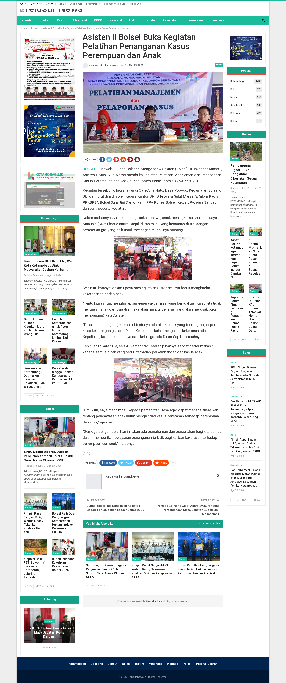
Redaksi (62, 3)
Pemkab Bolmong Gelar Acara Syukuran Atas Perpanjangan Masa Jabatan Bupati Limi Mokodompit (188, 510)
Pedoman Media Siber (115, 3)
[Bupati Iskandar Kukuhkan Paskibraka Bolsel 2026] (63, 547)
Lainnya (216, 20)
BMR (59, 20)
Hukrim (134, 20)
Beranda (26, 20)
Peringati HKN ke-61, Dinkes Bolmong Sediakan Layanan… (50, 635)
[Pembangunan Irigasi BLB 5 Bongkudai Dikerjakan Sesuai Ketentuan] (246, 151)
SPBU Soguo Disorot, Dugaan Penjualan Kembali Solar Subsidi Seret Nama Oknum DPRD (48, 456)
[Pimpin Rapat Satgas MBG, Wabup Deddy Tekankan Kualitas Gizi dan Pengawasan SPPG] (153, 546)
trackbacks (153, 601)
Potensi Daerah (207, 663)
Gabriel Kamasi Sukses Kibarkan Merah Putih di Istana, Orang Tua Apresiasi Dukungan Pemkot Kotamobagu (245, 477)
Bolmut (112, 663)
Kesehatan (170, 20)
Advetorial (79, 20)
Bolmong (235, 113)
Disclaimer (76, 3)
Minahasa (155, 663)
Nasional (115, 20)
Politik (151, 20)
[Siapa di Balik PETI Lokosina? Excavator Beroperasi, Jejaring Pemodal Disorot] (35, 547)
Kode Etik (135, 3)
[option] (49, 627)
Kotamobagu (31, 254)
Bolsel (219, 65)
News (233, 97)
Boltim (234, 121)
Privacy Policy (92, 3)
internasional (194, 20)
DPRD (98, 20)
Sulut (42, 20)
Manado (172, 663)
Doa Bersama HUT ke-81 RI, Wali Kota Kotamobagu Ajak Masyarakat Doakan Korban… (48, 265)
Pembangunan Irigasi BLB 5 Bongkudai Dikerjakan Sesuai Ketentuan (243, 174)
